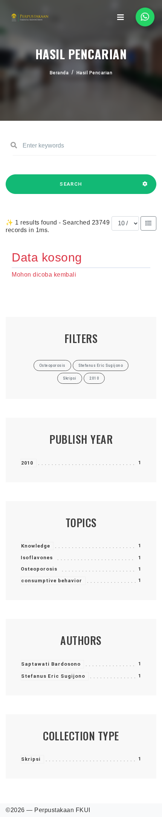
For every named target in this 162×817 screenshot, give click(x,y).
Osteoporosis (39, 569)
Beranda (59, 72)
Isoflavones (37, 557)
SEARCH (71, 184)
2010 (27, 463)
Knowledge (35, 546)
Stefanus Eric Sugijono (53, 676)
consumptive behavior (51, 580)
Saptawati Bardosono (51, 664)
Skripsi (31, 759)
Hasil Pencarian (94, 72)
